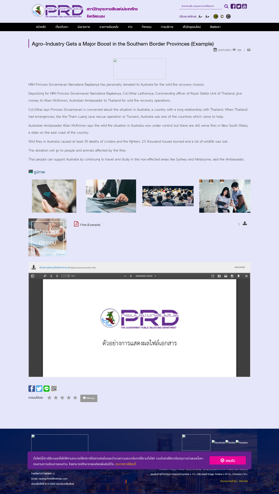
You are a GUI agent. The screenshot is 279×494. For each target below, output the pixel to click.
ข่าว (130, 27)
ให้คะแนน (90, 398)
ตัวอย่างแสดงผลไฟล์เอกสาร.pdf (67, 268)
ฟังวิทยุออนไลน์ (192, 27)
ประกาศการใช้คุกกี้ (125, 463)
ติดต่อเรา (215, 27)
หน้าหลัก (41, 27)
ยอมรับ (229, 460)
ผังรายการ (84, 27)
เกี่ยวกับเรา (61, 27)
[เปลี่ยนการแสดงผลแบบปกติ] (223, 16)
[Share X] (39, 388)
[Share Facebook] (31, 388)
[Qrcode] (54, 388)
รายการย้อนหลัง (108, 27)
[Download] (244, 224)
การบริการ (167, 27)
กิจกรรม (146, 27)
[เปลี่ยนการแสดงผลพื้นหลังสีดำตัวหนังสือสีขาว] (229, 16)
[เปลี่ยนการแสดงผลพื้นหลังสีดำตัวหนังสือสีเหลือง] (217, 16)
